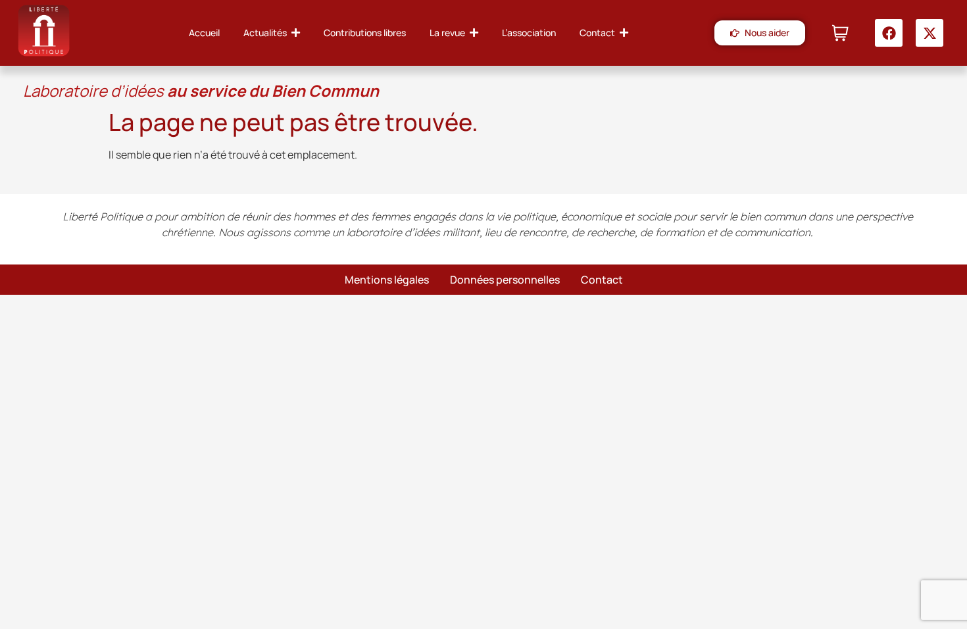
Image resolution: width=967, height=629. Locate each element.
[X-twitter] (929, 33)
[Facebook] (889, 33)
